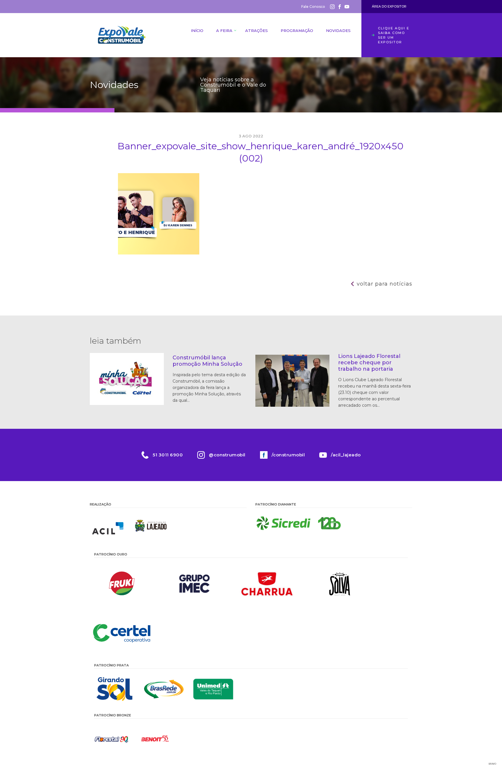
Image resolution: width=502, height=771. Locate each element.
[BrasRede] (164, 689)
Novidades (338, 30)
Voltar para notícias (384, 284)
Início (197, 30)
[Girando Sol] (114, 689)
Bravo (492, 764)
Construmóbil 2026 (122, 35)
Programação (297, 30)
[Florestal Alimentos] (111, 739)
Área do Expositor (389, 6)
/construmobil (288, 455)
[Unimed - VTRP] (213, 689)
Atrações (256, 30)
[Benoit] (155, 739)
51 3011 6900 (168, 455)
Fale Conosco (313, 6)
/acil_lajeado (346, 455)
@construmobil (227, 455)
